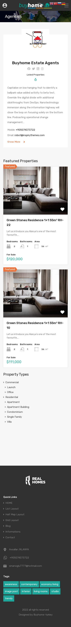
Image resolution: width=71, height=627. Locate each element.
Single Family (14, 416)
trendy (9, 598)
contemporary (29, 584)
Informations (12, 532)
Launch (11, 387)
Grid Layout (12, 520)
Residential (11, 397)
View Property (35, 205)
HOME (8, 503)
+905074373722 (25, 129)
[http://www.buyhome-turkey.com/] (35, 6)
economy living (49, 584)
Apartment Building (18, 407)
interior (26, 591)
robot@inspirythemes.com (30, 135)
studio (55, 591)
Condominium (15, 411)
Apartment (13, 402)
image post (11, 591)
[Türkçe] (55, 3)
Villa (9, 421)
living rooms (41, 591)
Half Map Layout (14, 514)
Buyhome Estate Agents (35, 63)
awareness (11, 584)
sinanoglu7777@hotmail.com (25, 565)
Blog (8, 526)
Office (10, 392)
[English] (51, 3)
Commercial (12, 382)
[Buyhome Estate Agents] (35, 55)
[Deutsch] (63, 3)
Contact (10, 537)
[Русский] (59, 3)
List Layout (12, 509)
